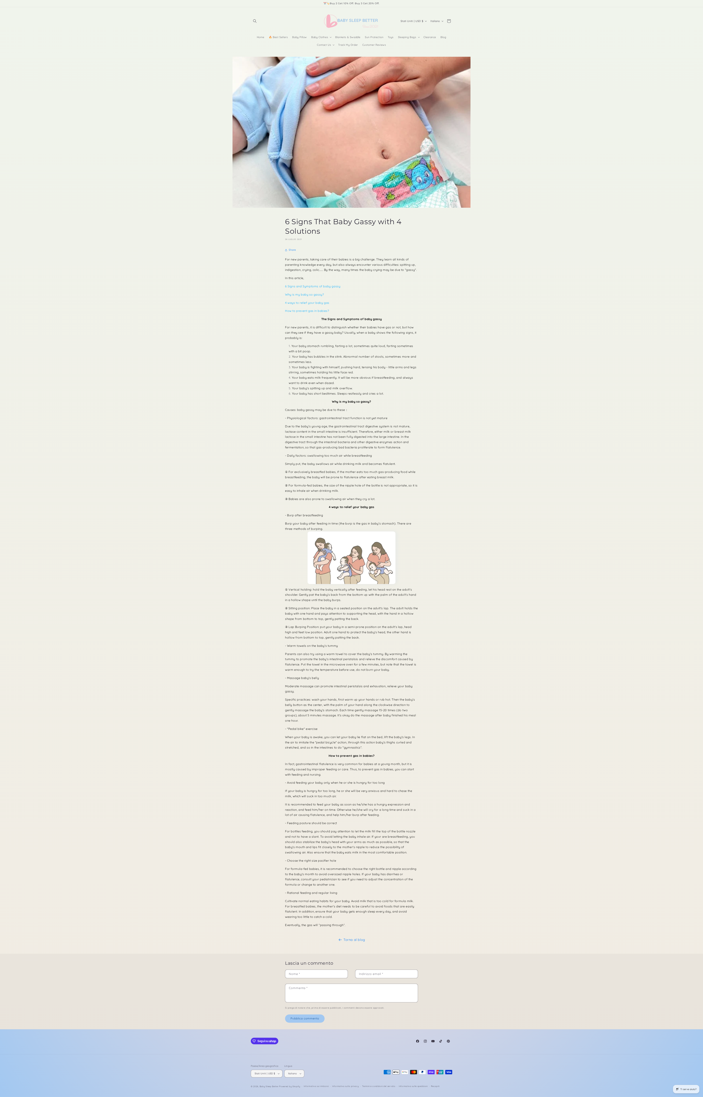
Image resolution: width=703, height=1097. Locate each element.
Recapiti (435, 1086)
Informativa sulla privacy (345, 1086)
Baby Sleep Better (269, 1086)
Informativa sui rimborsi (316, 1086)
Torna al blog (354, 940)
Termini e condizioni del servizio (378, 1086)
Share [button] (292, 249)
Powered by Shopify (289, 1086)
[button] (255, 21)
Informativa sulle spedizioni (413, 1086)
